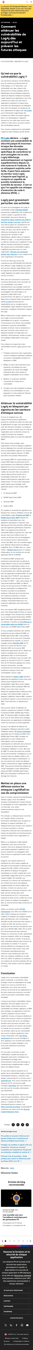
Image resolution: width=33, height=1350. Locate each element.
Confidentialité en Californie (21, 1341)
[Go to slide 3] (14, 1241)
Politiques (25, 1338)
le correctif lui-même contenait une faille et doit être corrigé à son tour (16, 219)
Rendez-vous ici (13, 550)
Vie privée (7, 1341)
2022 (12, 1168)
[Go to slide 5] (23, 1241)
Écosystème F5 (10, 1210)
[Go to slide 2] (10, 1241)
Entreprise (5, 22)
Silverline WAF (18, 643)
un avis (8, 302)
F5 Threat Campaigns (22, 731)
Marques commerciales (12, 1338)
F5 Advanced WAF (22, 515)
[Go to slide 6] (27, 1241)
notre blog (12, 1086)
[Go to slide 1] (5, 1241)
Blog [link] (15, 22)
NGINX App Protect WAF (10, 518)
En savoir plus (6, 15)
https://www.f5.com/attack (10, 1107)
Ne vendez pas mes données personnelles (16, 1344)
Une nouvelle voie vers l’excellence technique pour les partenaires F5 (15, 1217)
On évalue (28, 111)
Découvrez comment (22, 1275)
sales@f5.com (6, 1081)
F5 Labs (5, 138)
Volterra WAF (18, 677)
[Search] (27, 2)
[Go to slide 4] (18, 1241)
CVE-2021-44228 (21, 210)
